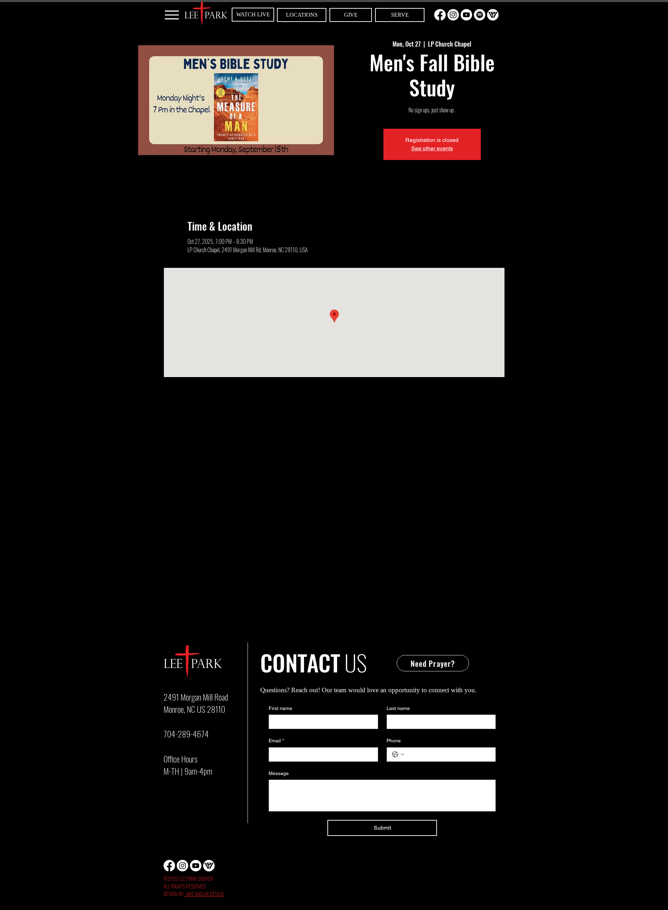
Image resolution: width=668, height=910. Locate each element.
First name (280, 708)
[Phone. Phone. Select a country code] (398, 754)
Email (276, 740)
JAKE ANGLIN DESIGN (204, 893)
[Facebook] (440, 15)
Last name (398, 708)
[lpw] (493, 15)
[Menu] (171, 14)
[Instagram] (453, 15)
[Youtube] (466, 15)
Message (279, 773)
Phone (394, 740)
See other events (432, 148)
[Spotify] (479, 15)
